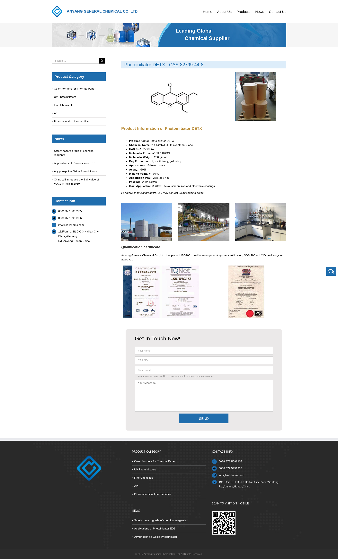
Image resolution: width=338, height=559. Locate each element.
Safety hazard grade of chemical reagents (160, 520)
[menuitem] (210, 11)
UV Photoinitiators (65, 96)
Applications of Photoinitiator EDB (74, 163)
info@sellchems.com (71, 224)
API (56, 113)
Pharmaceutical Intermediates (72, 121)
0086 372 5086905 (70, 211)
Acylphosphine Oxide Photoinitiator (75, 171)
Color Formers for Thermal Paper (74, 88)
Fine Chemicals (63, 105)
